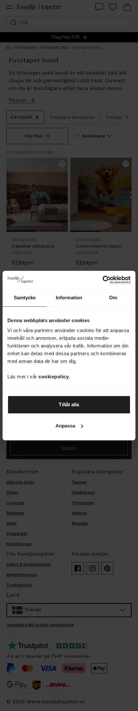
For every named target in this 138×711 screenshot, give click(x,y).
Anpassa (65, 425)
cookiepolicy (54, 376)
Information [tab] (69, 297)
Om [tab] (113, 297)
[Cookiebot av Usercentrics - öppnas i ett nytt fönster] (102, 280)
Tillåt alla (69, 404)
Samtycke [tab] (25, 297)
